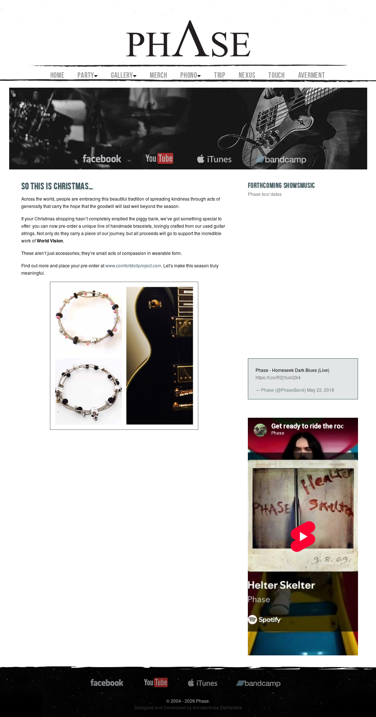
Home (57, 76)
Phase (187, 33)
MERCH (158, 76)
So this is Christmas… (57, 187)
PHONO (188, 76)
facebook (102, 157)
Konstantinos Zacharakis (217, 707)
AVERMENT (311, 76)
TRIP (219, 76)
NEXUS (247, 76)
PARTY (85, 76)
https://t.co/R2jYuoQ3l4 (278, 377)
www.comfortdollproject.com (133, 265)
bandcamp (281, 157)
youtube (159, 157)
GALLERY (122, 76)
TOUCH (276, 76)
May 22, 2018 (320, 390)
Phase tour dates (265, 194)
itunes (214, 157)
